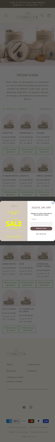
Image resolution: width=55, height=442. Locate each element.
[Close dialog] (53, 203)
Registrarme (41, 228)
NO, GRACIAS (41, 233)
